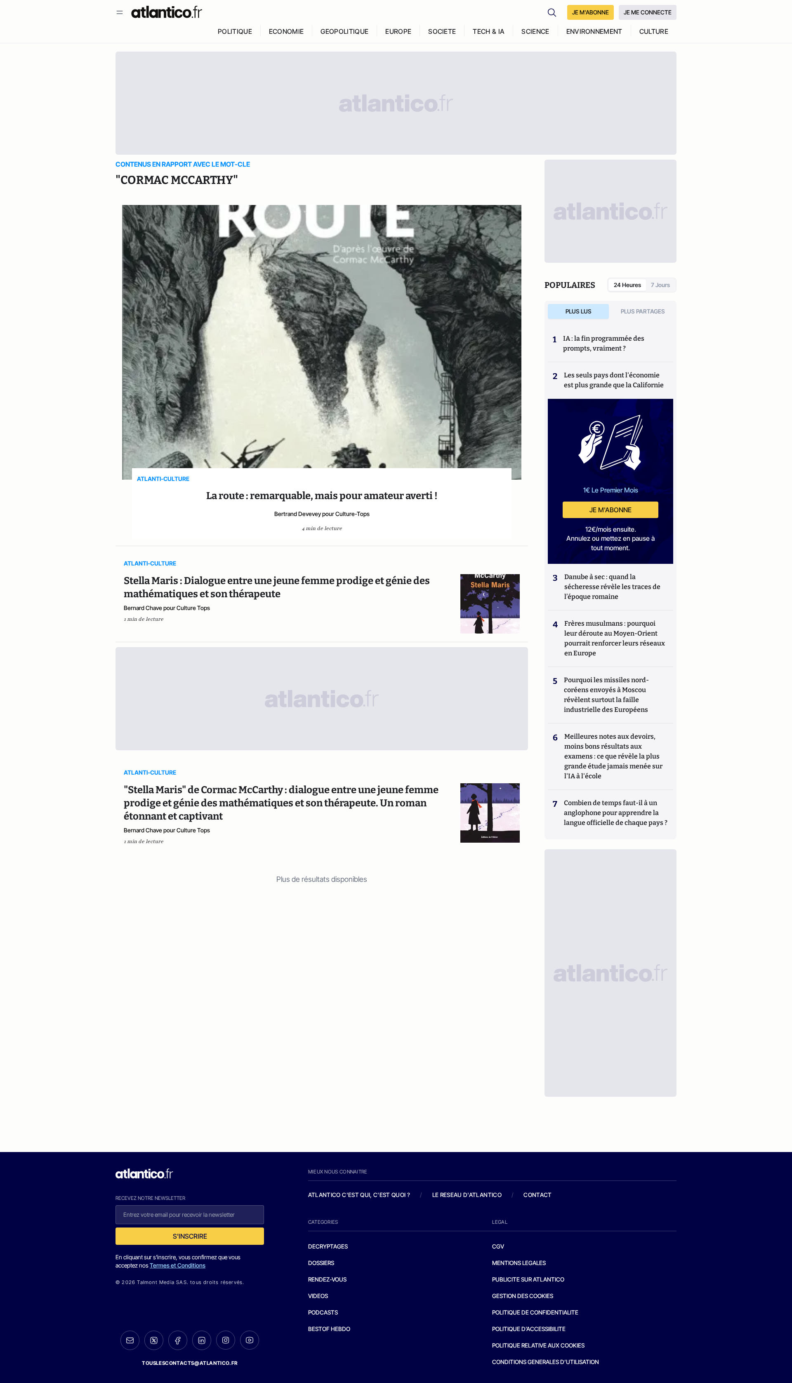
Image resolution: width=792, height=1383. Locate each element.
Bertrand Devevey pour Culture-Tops (322, 513)
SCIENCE (535, 31)
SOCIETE (442, 31)
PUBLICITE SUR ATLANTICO (528, 1279)
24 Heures (627, 284)
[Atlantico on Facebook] (177, 1340)
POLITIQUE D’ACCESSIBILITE (529, 1328)
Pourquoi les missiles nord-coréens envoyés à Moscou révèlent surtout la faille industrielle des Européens (606, 695)
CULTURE (653, 31)
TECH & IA (488, 31)
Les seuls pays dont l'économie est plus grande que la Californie (614, 380)
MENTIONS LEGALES (519, 1262)
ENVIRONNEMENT (594, 31)
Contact (537, 1194)
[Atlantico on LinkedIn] (201, 1340)
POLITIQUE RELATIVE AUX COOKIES (538, 1345)
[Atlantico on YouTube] (249, 1340)
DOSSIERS (321, 1262)
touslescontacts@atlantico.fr (190, 1363)
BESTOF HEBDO (329, 1328)
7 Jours (660, 284)
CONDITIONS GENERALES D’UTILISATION (545, 1361)
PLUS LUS (579, 311)
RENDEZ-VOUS (327, 1279)
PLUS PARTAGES (643, 311)
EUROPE (398, 31)
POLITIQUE (235, 31)
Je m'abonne (610, 510)
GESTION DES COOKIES (522, 1295)
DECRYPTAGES (328, 1246)
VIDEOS (318, 1295)
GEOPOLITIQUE (344, 31)
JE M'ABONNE (590, 12)
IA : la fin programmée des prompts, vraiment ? (603, 343)
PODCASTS (323, 1312)
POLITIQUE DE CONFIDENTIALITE (535, 1312)
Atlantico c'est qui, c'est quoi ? (359, 1194)
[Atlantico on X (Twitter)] (153, 1340)
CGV (498, 1246)
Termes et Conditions (177, 1265)
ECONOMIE (286, 31)
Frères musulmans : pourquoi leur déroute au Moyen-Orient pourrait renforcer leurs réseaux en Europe (614, 638)
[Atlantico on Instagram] (225, 1340)
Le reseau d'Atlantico (467, 1194)
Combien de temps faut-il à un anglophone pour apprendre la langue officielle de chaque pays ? (615, 813)
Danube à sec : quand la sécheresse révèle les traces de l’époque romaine (612, 587)
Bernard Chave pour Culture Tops (167, 607)
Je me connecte (648, 12)
